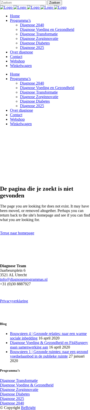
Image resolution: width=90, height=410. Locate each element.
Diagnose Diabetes (15, 394)
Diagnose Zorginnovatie (19, 389)
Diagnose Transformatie (19, 380)
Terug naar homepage (17, 233)
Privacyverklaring (14, 301)
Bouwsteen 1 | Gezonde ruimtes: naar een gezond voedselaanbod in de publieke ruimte (49, 354)
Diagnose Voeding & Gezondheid (27, 385)
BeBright (28, 407)
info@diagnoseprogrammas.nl (24, 279)
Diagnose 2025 (12, 398)
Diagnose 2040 (12, 403)
